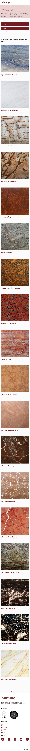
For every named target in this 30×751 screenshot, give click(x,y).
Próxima (17, 691)
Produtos (3, 725)
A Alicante (3, 729)
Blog (2, 730)
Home (2, 724)
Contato (3, 732)
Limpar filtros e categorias (8, 31)
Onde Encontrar (4, 727)
